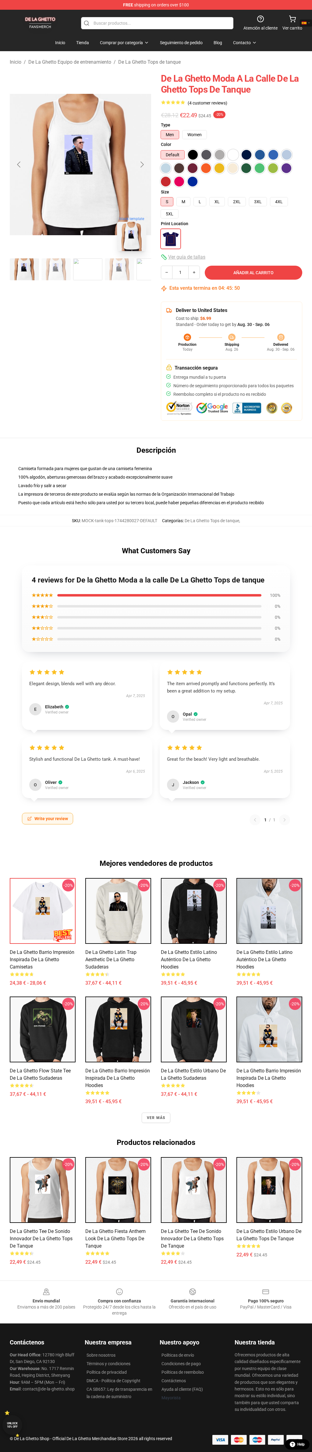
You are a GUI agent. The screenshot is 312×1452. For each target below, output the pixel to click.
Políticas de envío (177, 1355)
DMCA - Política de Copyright (113, 1380)
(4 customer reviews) (207, 103)
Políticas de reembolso (182, 1372)
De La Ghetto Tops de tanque (149, 62)
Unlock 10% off (12, 1425)
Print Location (174, 223)
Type (165, 124)
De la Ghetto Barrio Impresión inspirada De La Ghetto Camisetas (42, 959)
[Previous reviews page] (255, 819)
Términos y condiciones (108, 1363)
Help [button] (301, 1444)
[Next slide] (141, 164)
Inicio (15, 62)
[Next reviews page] (284, 819)
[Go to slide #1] (24, 269)
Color (166, 144)
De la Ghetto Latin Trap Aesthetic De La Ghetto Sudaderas (110, 959)
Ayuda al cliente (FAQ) (182, 1389)
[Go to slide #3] (87, 269)
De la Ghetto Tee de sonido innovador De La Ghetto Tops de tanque (41, 1238)
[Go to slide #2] (56, 269)
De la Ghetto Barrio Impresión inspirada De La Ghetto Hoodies (117, 1078)
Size (165, 191)
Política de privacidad (107, 1372)
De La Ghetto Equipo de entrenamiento (69, 62)
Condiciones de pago (181, 1363)
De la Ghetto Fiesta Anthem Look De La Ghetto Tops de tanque (115, 1238)
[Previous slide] (19, 164)
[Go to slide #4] (119, 269)
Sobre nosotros (101, 1355)
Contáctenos (173, 1380)
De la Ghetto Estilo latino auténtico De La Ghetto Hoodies (189, 959)
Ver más (156, 1118)
